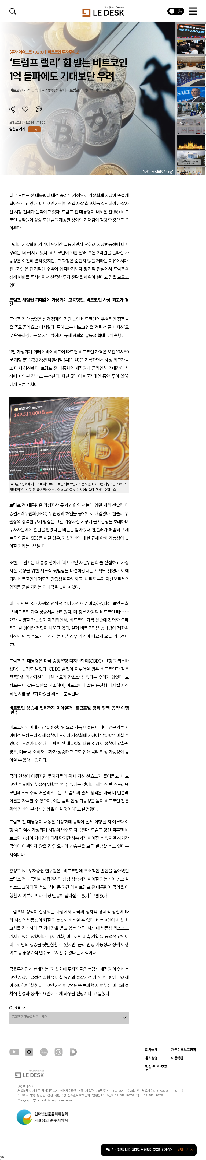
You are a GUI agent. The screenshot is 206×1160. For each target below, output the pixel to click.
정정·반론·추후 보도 (156, 1069)
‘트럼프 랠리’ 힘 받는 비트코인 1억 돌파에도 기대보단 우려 (68, 69)
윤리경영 (151, 1058)
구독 (34, 129)
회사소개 (151, 1050)
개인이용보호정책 (183, 1050)
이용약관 (177, 1058)
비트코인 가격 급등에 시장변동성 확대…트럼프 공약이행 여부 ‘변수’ (60, 90)
